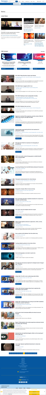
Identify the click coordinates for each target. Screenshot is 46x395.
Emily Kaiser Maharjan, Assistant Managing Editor (33, 107)
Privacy (23, 364)
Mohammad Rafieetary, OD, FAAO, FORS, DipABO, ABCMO (25, 190)
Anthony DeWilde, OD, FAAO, (20, 304)
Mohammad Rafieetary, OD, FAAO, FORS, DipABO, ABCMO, (25, 97)
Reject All (34, 391)
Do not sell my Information (23, 365)
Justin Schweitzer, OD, (19, 224)
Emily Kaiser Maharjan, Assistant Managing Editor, (33, 77)
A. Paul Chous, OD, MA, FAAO (20, 168)
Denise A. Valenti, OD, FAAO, (20, 201)
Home (17, 388)
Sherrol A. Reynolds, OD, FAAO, (21, 277)
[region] (23, 391)
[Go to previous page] (10, 353)
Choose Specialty (16, 3)
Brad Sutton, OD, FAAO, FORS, (20, 291)
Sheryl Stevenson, (26, 180)
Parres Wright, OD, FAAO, (20, 244)
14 (29, 353)
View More (43, 51)
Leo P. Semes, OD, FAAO (19, 211)
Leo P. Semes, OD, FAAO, (20, 180)
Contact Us (23, 361)
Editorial (23, 360)
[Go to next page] (36, 353)
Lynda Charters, (18, 132)
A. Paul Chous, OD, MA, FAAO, (20, 77)
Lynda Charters (18, 265)
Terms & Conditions (23, 363)
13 (27, 353)
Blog (31, 1)
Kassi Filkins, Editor (18, 88)
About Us (23, 359)
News (19, 1)
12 (25, 353)
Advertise (23, 358)
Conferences (27, 1)
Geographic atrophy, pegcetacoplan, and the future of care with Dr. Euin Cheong (10, 33)
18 (34, 353)
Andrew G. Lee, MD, (19, 87)
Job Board (23, 362)
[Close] (45, 392)
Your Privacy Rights (23, 366)
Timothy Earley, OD (19, 254)
